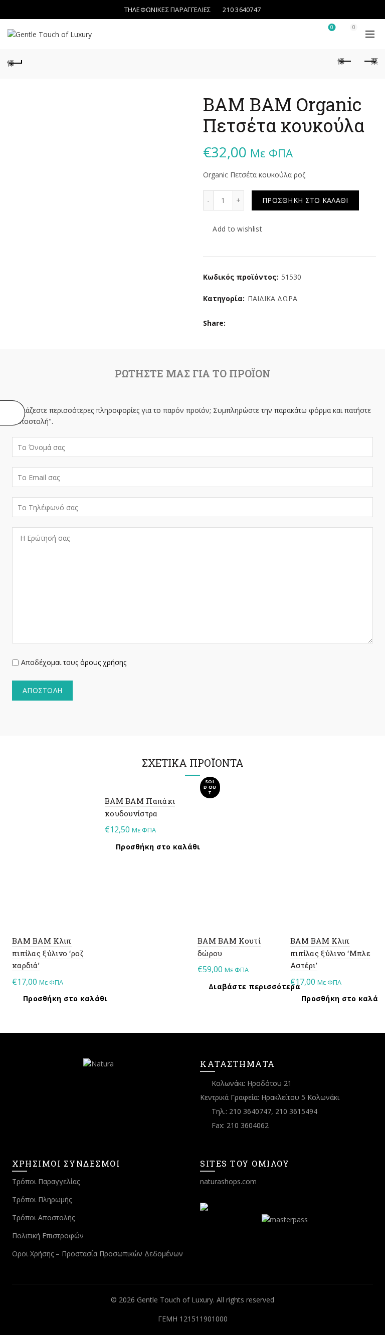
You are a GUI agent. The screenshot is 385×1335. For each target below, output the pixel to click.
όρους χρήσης (103, 662)
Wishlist (331, 28)
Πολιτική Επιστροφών (48, 1235)
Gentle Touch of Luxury (175, 1299)
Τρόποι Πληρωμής (42, 1199)
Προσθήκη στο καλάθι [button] (65, 998)
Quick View (86, 805)
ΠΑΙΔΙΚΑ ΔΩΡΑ (272, 298)
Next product (369, 62)
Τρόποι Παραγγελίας (46, 1181)
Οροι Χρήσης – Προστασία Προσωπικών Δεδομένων (97, 1253)
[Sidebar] (12, 412)
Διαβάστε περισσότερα (254, 986)
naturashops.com (228, 1181)
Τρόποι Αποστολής (43, 1217)
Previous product (344, 62)
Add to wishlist (237, 229)
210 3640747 (250, 1111)
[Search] (303, 32)
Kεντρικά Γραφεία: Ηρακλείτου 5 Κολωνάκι (269, 1097)
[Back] (15, 62)
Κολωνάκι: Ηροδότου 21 (252, 1083)
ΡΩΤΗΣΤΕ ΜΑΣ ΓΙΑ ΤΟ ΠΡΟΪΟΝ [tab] (193, 373)
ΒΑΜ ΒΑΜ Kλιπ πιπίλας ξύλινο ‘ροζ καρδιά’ (48, 953)
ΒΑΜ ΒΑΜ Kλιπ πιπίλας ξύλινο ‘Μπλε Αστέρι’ (330, 953)
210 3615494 (296, 1111)
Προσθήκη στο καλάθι (305, 200)
